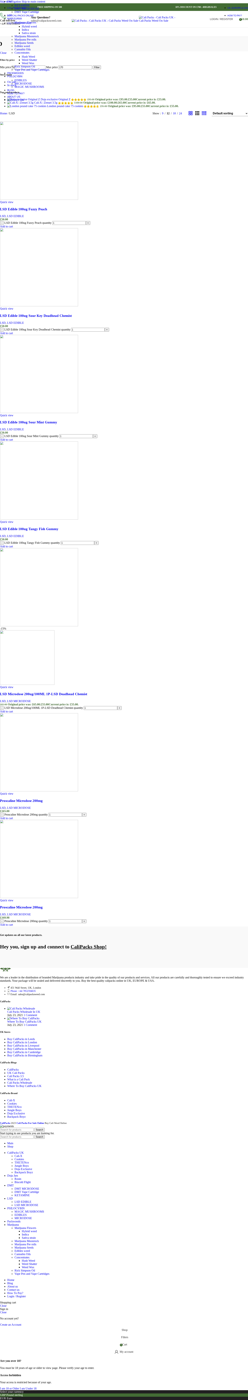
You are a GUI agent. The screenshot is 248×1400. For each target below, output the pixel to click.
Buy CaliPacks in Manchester (24, 1048)
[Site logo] (105, 20)
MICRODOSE (23, 83)
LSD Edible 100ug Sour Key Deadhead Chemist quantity (37, 329)
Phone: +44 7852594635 (23, 991)
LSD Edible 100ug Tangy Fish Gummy (29, 529)
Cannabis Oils (23, 49)
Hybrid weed (29, 26)
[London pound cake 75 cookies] (27, 106)
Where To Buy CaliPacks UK (24, 1021)
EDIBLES (21, 80)
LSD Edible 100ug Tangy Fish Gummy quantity (32, 542)
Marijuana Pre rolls (25, 39)
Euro (9, 1398)
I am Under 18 (28, 1388)
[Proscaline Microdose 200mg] (39, 790)
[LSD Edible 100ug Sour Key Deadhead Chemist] (39, 305)
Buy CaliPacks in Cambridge (24, 1052)
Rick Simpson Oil (25, 66)
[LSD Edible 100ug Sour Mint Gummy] (39, 412)
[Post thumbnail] (21, 1008)
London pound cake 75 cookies (65, 106)
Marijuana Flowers (25, 22)
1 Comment (30, 1015)
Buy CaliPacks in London (22, 1042)
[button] (6, 226)
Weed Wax (28, 63)
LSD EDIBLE (15, 216)
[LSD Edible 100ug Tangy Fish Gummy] (39, 518)
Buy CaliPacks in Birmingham (24, 1055)
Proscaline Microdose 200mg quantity (26, 814)
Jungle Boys (14, 1110)
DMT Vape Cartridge (27, 11)
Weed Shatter (29, 59)
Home (4, 113)
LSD (3, 216)
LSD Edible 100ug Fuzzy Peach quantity (28, 222)
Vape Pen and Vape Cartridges (32, 69)
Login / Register (16, 1296)
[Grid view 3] (197, 113)
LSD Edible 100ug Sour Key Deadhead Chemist (36, 316)
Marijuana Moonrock (27, 36)
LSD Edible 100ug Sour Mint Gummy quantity (31, 436)
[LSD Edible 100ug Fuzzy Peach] (39, 198)
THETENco (14, 1106)
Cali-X (11, 1100)
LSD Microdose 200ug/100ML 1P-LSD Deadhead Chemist (43, 694)
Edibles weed (22, 46)
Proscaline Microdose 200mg (21, 801)
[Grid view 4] (204, 113)
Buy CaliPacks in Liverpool (23, 1045)
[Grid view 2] (191, 113)
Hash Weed (28, 56)
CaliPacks (13, 1069)
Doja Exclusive (16, 1113)
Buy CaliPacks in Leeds (21, 1039)
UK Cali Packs (16, 1072)
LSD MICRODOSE (19, 701)
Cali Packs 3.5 (15, 1076)
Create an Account (10, 1324)
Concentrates (22, 52)
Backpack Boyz (16, 1116)
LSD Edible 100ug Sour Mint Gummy (28, 422)
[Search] (236, 19)
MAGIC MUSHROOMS (29, 86)
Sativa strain (29, 33)
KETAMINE (22, 5)
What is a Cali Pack (18, 1079)
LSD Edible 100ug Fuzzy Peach (23, 209)
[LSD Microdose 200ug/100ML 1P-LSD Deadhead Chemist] (39, 625)
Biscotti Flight (23, 1182)
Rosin (18, 1178)
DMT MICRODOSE (27, 8)
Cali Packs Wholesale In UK (23, 1011)
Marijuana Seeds (24, 42)
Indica (25, 29)
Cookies (12, 1103)
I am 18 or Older (10, 1388)
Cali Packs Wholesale (19, 1082)
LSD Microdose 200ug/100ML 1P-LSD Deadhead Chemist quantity (43, 707)
